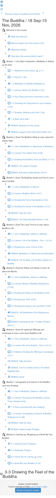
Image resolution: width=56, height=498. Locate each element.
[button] (1, 2)
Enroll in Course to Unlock (28, 490)
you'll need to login (39, 486)
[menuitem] (1, 6)
